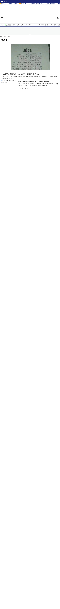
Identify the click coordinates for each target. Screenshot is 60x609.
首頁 (2, 25)
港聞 (22, 25)
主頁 (1, 36)
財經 (34, 25)
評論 (46, 25)
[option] (30, 57)
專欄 (42, 25)
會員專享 (8, 25)
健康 (54, 25)
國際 (30, 25)
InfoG (38, 25)
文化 (59, 25)
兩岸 (26, 25)
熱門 (18, 25)
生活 (50, 25)
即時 (14, 25)
